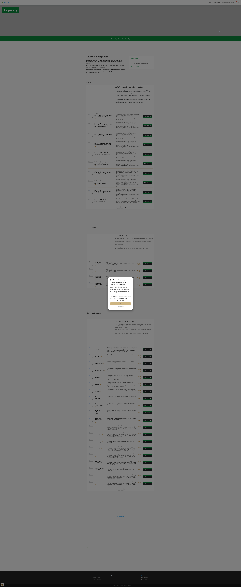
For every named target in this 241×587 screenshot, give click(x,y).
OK (120, 303)
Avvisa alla (120, 306)
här (125, 298)
